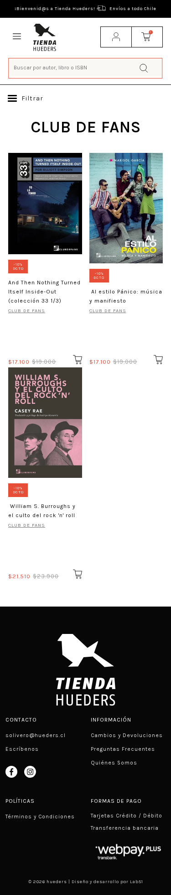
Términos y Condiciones (40, 816)
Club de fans (26, 311)
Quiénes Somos (114, 762)
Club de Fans (107, 311)
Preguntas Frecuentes (123, 749)
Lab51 (136, 882)
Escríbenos (22, 749)
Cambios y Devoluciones (127, 735)
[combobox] (85, 67)
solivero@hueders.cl (35, 735)
